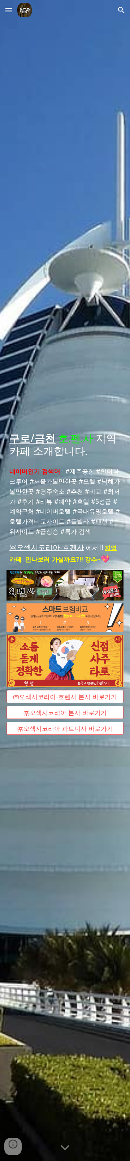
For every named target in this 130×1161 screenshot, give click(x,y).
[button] (8, 10)
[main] (65, 443)
